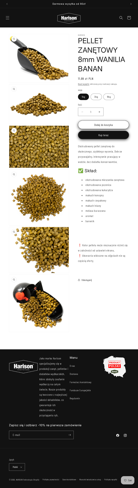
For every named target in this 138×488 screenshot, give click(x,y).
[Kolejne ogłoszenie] (131, 4)
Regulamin (75, 398)
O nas (72, 365)
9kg (109, 96)
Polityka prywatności (51, 479)
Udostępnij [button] (87, 279)
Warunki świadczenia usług (90, 479)
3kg (96, 96)
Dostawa (74, 373)
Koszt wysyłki (83, 84)
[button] (8, 18)
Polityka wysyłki (110, 479)
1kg (83, 96)
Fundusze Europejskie (80, 390)
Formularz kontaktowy (80, 382)
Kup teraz (103, 135)
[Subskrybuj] (69, 435)
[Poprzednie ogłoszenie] (7, 4)
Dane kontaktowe (69, 479)
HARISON (19, 479)
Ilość (80, 104)
